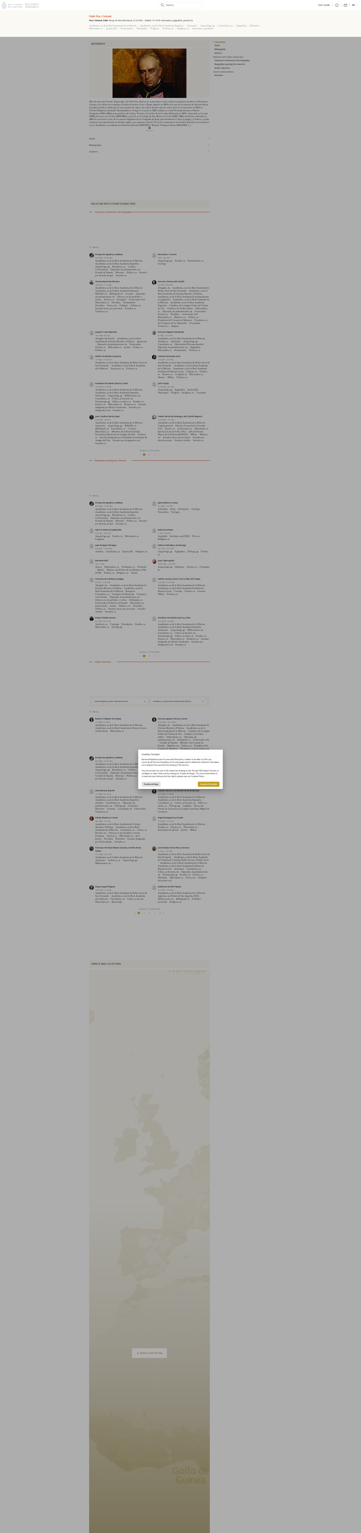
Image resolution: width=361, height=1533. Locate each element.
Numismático (126, 28)
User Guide (324, 4)
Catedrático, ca (225, 25)
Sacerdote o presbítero (203, 28)
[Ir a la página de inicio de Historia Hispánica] (31, 5)
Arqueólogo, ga (207, 25)
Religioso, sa (183, 28)
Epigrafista (241, 25)
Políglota (154, 28)
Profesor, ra (168, 28)
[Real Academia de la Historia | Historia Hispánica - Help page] (337, 4)
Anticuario (192, 25)
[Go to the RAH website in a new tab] (12, 5)
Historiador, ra (96, 28)
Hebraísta (254, 25)
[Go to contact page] (345, 4)
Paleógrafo (142, 28)
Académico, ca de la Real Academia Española (161, 25)
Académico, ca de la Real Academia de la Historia (112, 25)
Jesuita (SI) (111, 28)
